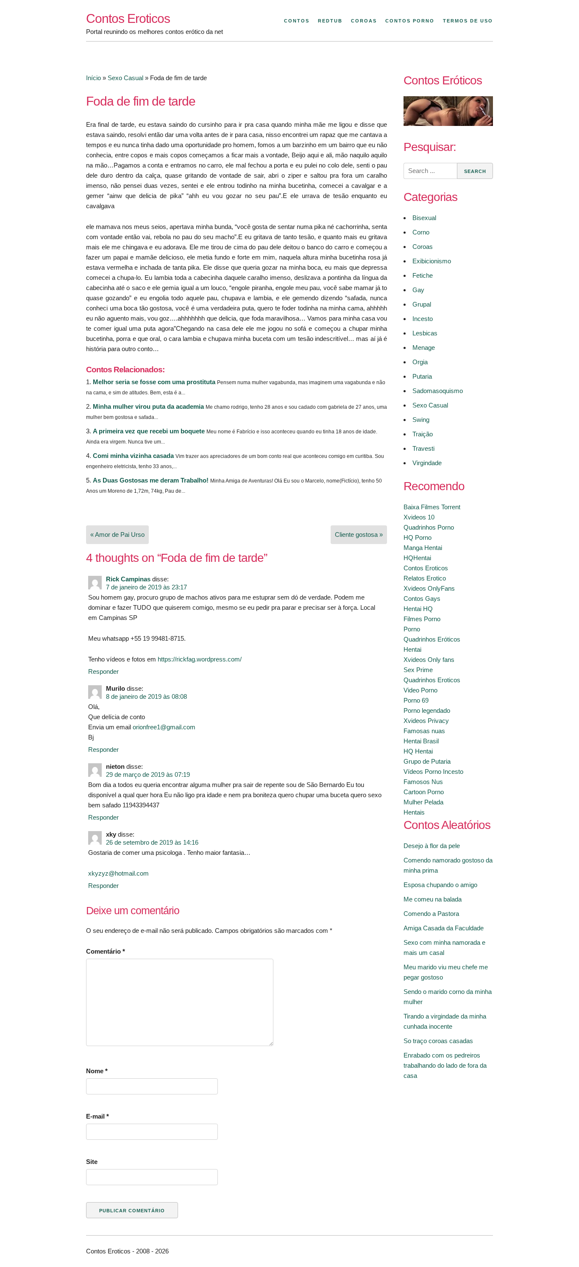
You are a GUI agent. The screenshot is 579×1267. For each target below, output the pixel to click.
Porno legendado (427, 710)
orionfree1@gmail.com (164, 727)
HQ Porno (417, 537)
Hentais (414, 812)
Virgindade (427, 462)
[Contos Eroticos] (448, 123)
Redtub (330, 20)
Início (93, 77)
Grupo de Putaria (427, 761)
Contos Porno (409, 20)
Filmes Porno (422, 618)
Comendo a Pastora (431, 913)
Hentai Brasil (421, 741)
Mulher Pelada (423, 802)
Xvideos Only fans (429, 659)
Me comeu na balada (433, 899)
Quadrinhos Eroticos (432, 680)
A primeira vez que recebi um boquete (149, 431)
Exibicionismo (431, 261)
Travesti (423, 448)
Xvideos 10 (419, 517)
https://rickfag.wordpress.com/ (200, 659)
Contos (296, 20)
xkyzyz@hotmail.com (118, 873)
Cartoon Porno (424, 791)
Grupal (421, 304)
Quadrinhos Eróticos (432, 639)
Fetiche (422, 275)
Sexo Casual (125, 77)
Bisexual (424, 217)
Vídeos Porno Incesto (433, 771)
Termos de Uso (468, 20)
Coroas (364, 20)
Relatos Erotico (425, 578)
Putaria (422, 376)
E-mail (97, 1116)
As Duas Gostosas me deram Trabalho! (151, 480)
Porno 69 (416, 700)
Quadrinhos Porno (429, 527)
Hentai (412, 649)
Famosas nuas (424, 730)
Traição (422, 434)
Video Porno (420, 690)
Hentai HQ (418, 608)
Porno (412, 629)
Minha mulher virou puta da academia (148, 406)
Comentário (105, 951)
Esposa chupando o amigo (440, 884)
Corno (420, 232)
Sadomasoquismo (437, 390)
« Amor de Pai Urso (117, 534)
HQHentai (417, 557)
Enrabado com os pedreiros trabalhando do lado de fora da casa (445, 1065)
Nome (97, 1070)
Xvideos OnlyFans (429, 588)
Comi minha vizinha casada (133, 455)
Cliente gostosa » (359, 534)
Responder (103, 671)
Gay (418, 289)
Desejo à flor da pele (432, 845)
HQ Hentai (418, 751)
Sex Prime (418, 669)
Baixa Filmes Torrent (432, 507)
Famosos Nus (423, 781)
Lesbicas (424, 333)
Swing (420, 419)
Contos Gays (422, 598)
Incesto (422, 318)
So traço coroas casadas (438, 1040)
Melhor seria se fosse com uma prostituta (154, 381)
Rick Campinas (128, 579)
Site (91, 1161)
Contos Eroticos (128, 18)
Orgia (420, 362)
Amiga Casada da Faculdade (444, 928)
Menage (423, 347)
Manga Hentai (423, 547)
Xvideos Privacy (426, 720)
